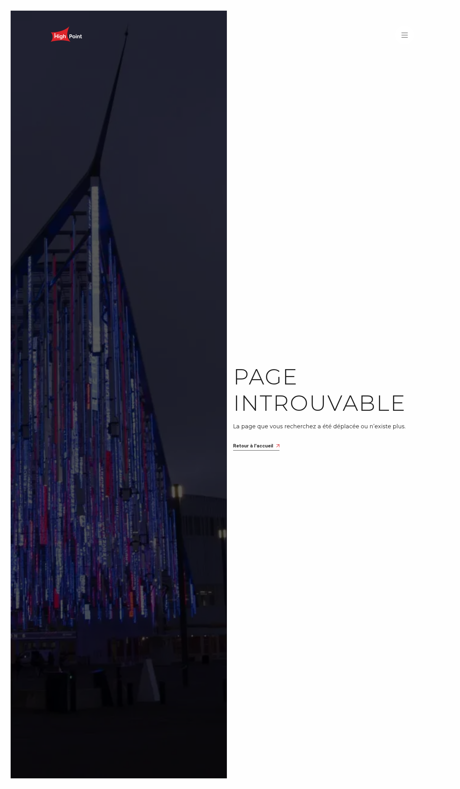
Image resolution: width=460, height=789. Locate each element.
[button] (404, 35)
